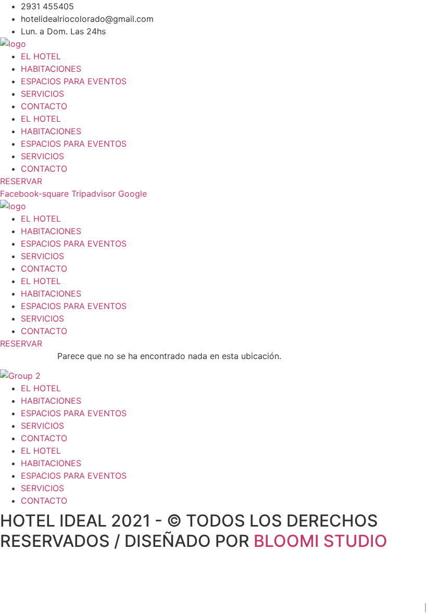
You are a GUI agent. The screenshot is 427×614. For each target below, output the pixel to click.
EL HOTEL (41, 56)
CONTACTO (44, 106)
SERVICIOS (42, 93)
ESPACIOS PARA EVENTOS (74, 81)
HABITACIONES (51, 68)
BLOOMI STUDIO (320, 541)
